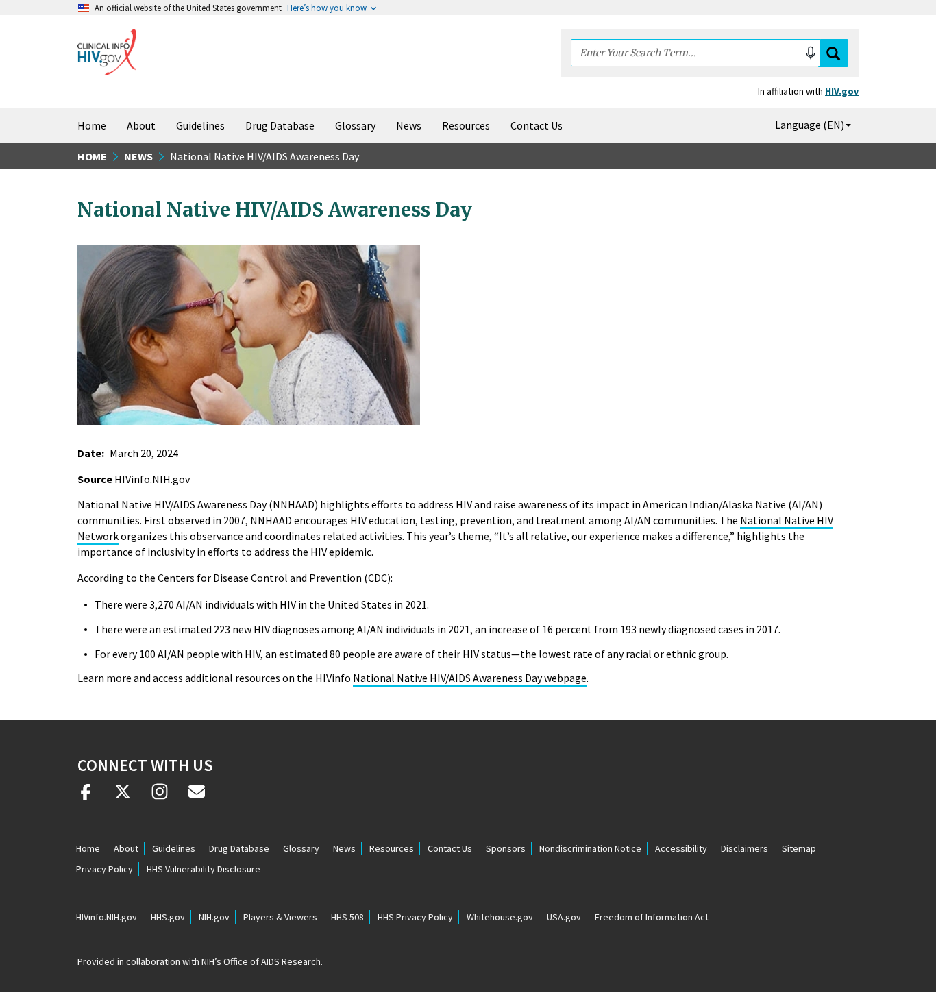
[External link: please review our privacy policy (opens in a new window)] (122, 797)
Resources (466, 125)
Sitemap (799, 848)
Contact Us (536, 125)
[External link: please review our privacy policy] (85, 797)
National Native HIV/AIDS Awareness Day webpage (470, 678)
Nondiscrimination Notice (590, 848)
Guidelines (200, 125)
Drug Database (280, 125)
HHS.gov (168, 917)
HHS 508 (347, 917)
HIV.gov (842, 91)
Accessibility (681, 848)
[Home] (106, 52)
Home (91, 125)
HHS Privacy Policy (415, 917)
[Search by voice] (810, 52)
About (141, 125)
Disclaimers (744, 848)
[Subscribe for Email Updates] (196, 797)
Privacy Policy (104, 869)
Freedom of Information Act (652, 917)
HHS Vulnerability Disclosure (203, 869)
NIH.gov (214, 917)
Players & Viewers (280, 917)
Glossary (355, 125)
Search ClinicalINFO (833, 53)
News (408, 125)
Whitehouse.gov (500, 917)
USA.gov (564, 917)
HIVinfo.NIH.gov (106, 917)
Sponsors (506, 848)
